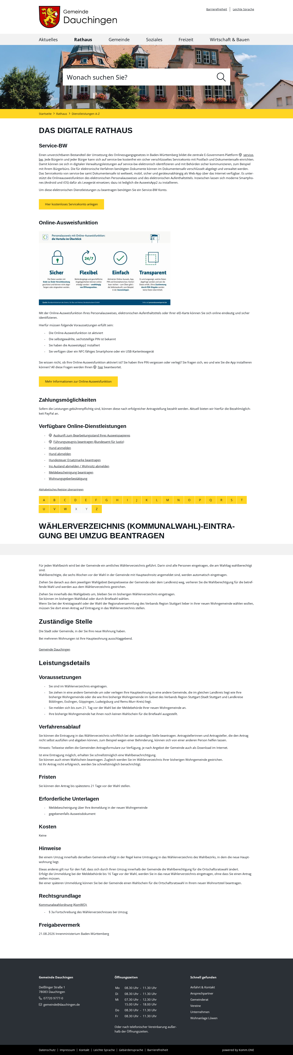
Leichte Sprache (243, 9)
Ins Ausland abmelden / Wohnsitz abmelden (79, 466)
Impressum (67, 1050)
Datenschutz (47, 1050)
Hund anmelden (60, 448)
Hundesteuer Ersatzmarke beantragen (75, 460)
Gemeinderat (199, 999)
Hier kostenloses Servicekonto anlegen (71, 204)
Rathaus (83, 39)
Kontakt (84, 1050)
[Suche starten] (221, 76)
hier (100, 367)
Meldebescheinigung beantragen (71, 472)
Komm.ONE (246, 1050)
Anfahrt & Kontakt (202, 987)
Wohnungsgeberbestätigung (68, 478)
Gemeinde (119, 39)
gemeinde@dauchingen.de (61, 1004)
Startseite (45, 114)
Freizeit (186, 39)
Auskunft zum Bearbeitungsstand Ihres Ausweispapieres (91, 435)
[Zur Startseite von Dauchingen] (78, 17)
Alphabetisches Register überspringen (61, 489)
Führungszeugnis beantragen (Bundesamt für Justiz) (88, 441)
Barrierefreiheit (216, 9)
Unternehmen (199, 1012)
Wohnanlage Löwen (203, 1018)
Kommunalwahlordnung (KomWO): (63, 904)
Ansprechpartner (201, 993)
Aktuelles (48, 39)
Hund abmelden (60, 454)
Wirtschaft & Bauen (230, 39)
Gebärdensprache (131, 1050)
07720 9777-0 (53, 998)
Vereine (195, 1005)
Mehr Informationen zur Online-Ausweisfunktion (78, 382)
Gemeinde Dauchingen (54, 649)
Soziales (154, 39)
